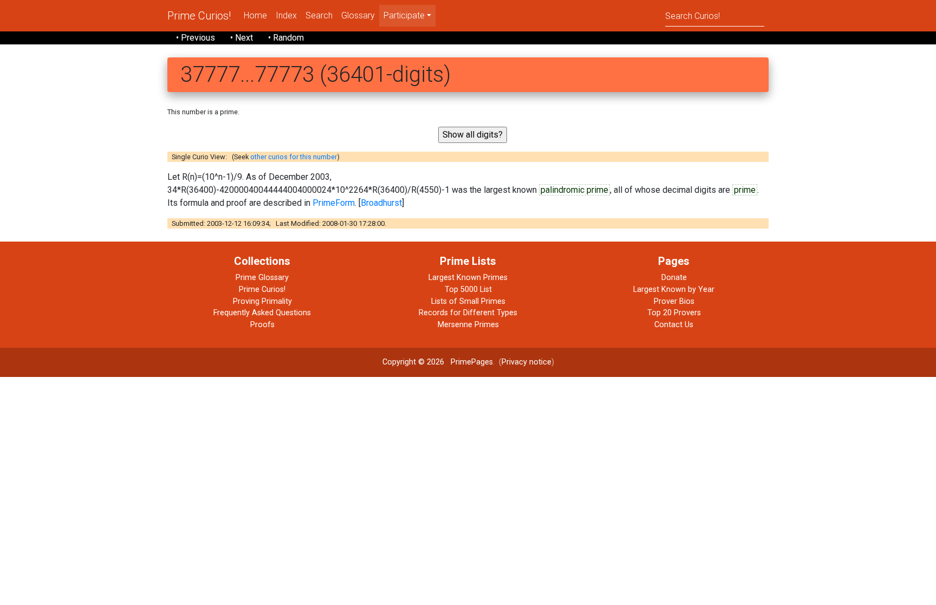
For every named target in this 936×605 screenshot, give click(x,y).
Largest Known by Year (673, 289)
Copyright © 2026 (413, 362)
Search (319, 15)
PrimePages (472, 362)
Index (286, 15)
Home (255, 15)
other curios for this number (293, 157)
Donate (674, 277)
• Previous (195, 37)
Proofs (262, 324)
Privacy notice (526, 362)
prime (745, 190)
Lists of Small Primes (468, 301)
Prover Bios (674, 301)
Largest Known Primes (468, 277)
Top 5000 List (468, 289)
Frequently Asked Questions (262, 312)
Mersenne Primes (468, 324)
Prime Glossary (262, 277)
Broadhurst (381, 203)
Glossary (358, 15)
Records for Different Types (468, 312)
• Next (241, 37)
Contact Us (673, 324)
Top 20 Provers (674, 312)
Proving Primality (262, 301)
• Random (286, 37)
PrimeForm (334, 203)
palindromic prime (574, 190)
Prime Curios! (199, 15)
